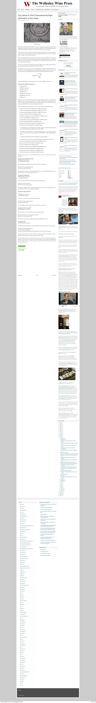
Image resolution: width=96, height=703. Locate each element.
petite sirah (22, 633)
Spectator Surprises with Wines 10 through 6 (68, 462)
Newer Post (20, 275)
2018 (61, 429)
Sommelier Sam (43, 549)
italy (20, 535)
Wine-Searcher (44, 164)
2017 (61, 430)
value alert (22, 521)
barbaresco (22, 587)
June (61, 484)
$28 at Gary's (28, 183)
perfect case (22, 614)
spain (21, 533)
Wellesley (63, 398)
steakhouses (22, 571)
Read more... (66, 39)
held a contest (71, 274)
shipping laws (22, 527)
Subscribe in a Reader (64, 46)
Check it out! (60, 211)
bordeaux (21, 608)
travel (21, 602)
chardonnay (22, 560)
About (22, 9)
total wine (21, 641)
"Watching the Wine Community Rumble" (65, 388)
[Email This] (18, 250)
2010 (61, 493)
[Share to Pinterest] (23, 250)
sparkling (21, 656)
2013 (61, 435)
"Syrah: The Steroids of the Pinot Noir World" (66, 387)
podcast (21, 681)
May (61, 485)
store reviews (22, 550)
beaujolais (22, 623)
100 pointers (22, 621)
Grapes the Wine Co (68, 275)
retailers (21, 564)
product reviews (23, 537)
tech (20, 683)
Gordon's (28, 231)
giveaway (21, 650)
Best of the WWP (54, 9)
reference (21, 596)
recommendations (23, 516)
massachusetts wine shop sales (25, 548)
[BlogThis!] (20, 250)
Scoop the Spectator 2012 (44, 46)
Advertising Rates (39, 9)
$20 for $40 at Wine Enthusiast (65, 470)
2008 (61, 495)
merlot (21, 627)
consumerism (22, 552)
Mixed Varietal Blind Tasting (45, 555)
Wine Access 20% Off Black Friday (65, 156)
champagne (22, 660)
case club (21, 591)
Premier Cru (28, 229)
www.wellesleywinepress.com (65, 256)
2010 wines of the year (24, 585)
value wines (22, 539)
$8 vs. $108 (62, 475)
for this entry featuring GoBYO (65, 349)
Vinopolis (28, 216)
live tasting (22, 625)
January (62, 490)
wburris (38, 44)
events (21, 508)
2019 (61, 428)
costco (21, 664)
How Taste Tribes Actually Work (46, 509)
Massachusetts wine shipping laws (66, 363)
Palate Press (60, 237)
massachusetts (22, 510)
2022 (61, 424)
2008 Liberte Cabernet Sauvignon (46, 507)
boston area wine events (24, 529)
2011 (61, 491)
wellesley (21, 573)
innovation (22, 670)
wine (21, 685)
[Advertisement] (29, 262)
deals (21, 504)
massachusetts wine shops (24, 544)
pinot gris (21, 679)
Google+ (19, 690)
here (63, 405)
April (61, 486)
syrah (21, 639)
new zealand (22, 631)
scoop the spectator (23, 616)
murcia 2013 (22, 629)
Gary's (27, 214)
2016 (61, 431)
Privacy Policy (21, 695)
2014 (61, 434)
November (62, 439)
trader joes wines (23, 600)
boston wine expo (23, 577)
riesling (21, 598)
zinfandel (21, 604)
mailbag (21, 575)
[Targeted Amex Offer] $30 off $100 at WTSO (67, 164)
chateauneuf (22, 662)
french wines (22, 581)
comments (22, 579)
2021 (61, 425)
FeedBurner (71, 66)
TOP (95, 701)
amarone (21, 643)
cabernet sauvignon (23, 558)
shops (21, 512)
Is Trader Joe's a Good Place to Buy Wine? (48, 540)
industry (21, 668)
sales (21, 635)
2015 (61, 433)
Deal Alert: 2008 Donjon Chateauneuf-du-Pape (68, 463)
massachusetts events (24, 566)
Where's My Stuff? (43, 514)
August (61, 481)
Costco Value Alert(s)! (64, 474)
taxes (21, 618)
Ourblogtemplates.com (17, 701)
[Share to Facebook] (22, 250)
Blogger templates (4, 701)
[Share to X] (21, 250)
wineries (21, 523)
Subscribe (27, 9)
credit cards (22, 666)
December (62, 438)
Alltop (68, 414)
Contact (32, 9)
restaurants (22, 514)
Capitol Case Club (65, 341)
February (62, 489)
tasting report (22, 519)
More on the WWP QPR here (23, 81)
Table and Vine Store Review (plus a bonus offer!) (69, 453)
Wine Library (32, 214)
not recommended (23, 675)
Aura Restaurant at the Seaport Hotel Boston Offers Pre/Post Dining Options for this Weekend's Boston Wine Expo (71, 122)
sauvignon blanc (23, 637)
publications (22, 531)
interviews (22, 554)
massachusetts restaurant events (26, 525)
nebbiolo (21, 673)
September (63, 480)
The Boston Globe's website (63, 395)
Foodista (65, 347)
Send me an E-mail (63, 53)
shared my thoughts (62, 226)
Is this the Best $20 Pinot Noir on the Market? (67, 160)
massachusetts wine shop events (26, 541)
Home (19, 9)
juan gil (21, 610)
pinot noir (21, 506)
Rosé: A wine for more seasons (63, 337)
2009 (61, 494)
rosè (20, 654)
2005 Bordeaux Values (44, 551)
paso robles (22, 677)
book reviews (22, 658)
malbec (21, 652)
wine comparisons (23, 556)
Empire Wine (28, 167)
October (62, 479)
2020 (61, 426)
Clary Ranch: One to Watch (45, 553)
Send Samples (47, 9)
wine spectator (22, 546)
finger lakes (22, 648)
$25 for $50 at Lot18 (64, 452)
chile (21, 593)
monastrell (22, 562)
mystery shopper (23, 612)
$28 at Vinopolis (29, 184)
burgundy (21, 589)
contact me (66, 47)
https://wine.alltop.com (63, 414)
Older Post (54, 275)
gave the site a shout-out (70, 339)
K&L (27, 168)
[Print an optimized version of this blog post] (21, 247)
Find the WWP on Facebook (65, 57)
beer (21, 606)
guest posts (22, 583)
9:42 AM (25, 248)
